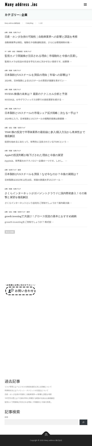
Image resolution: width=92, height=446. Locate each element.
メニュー (85, 4)
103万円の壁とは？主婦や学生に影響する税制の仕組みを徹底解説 (30, 398)
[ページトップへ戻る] (46, 434)
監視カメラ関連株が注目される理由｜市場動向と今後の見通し (41, 55)
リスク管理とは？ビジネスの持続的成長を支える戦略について (28, 387)
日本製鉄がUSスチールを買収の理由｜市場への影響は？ (37, 74)
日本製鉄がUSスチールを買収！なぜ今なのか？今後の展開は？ (42, 174)
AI (5, 51)
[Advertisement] (46, 262)
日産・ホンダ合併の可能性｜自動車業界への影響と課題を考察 (41, 36)
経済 (19, 170)
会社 (13, 51)
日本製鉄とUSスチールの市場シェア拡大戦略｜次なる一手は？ (41, 112)
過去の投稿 (10, 232)
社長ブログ (17, 32)
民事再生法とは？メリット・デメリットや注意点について (26, 390)
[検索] (83, 422)
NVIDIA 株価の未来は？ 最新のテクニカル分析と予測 (36, 93)
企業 (6, 32)
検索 (6, 417)
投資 (10, 32)
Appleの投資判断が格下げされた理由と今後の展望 (34, 155)
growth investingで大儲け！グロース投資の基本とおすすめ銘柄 (41, 216)
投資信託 (20, 51)
